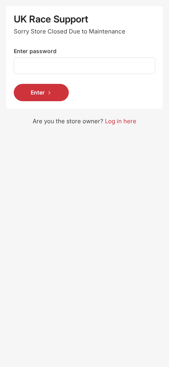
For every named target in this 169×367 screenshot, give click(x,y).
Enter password (35, 51)
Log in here (120, 121)
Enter (38, 92)
